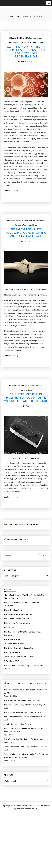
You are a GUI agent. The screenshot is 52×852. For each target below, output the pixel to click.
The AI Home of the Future (15, 700)
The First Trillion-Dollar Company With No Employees (21, 604)
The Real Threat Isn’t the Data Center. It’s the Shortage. (22, 633)
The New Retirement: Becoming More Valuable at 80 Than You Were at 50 (26, 730)
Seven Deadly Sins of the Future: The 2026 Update (24, 739)
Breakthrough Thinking (18, 385)
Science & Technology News (33, 42)
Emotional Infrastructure (14, 643)
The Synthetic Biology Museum (17, 623)
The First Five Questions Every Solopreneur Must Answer (24, 667)
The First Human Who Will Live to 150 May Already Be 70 (25, 691)
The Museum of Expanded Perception (19, 614)
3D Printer (13, 38)
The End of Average (12, 652)
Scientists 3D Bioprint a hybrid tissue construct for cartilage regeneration (26, 51)
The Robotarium (11, 627)
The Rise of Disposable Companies (18, 648)
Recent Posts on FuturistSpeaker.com (26, 684)
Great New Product (35, 385)
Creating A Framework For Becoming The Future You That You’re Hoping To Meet (26, 755)
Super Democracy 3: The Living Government (22, 746)
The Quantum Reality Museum (16, 618)
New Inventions (26, 390)
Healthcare (21, 38)
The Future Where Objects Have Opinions (21, 716)
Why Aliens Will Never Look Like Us (19, 656)
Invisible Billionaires (12, 724)
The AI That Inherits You (14, 610)
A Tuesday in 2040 (11, 661)
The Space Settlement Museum (17, 712)
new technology (14, 42)
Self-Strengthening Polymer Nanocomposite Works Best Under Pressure (26, 397)
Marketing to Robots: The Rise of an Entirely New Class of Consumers (24, 596)
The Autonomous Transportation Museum (21, 705)
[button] (48, 3)
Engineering (10, 221)
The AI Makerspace (12, 639)
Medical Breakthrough (34, 38)
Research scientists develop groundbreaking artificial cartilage (26, 233)
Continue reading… (12, 190)
